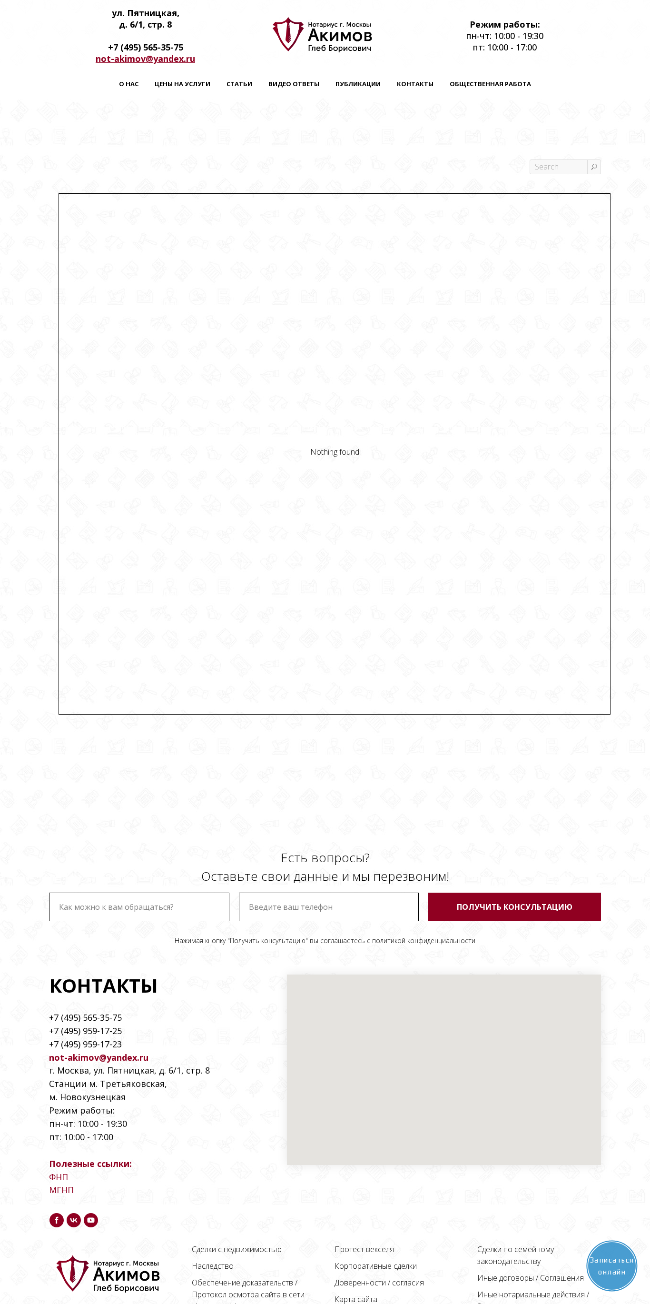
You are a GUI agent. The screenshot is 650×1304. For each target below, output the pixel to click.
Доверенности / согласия (379, 1282)
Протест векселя (364, 1249)
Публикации (358, 84)
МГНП (61, 1189)
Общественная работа (490, 84)
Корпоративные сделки (376, 1266)
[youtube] (91, 1220)
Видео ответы (293, 84)
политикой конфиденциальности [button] (423, 940)
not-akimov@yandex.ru (145, 58)
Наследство (213, 1266)
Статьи (239, 84)
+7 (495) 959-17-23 (85, 1044)
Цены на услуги (182, 84)
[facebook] (56, 1220)
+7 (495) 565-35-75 (85, 1017)
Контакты (415, 84)
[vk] (74, 1220)
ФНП (58, 1177)
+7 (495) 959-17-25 (85, 1030)
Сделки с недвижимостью (237, 1249)
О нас (128, 84)
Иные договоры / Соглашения (530, 1278)
